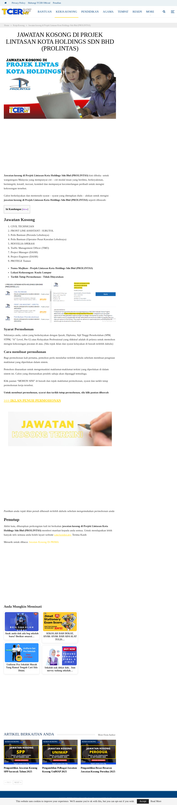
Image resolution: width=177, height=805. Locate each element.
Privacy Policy (18, 3)
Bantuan (45, 11)
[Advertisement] (60, 148)
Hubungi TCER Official (39, 3)
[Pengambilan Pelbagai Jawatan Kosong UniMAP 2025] (59, 752)
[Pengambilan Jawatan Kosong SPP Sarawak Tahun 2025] (21, 752)
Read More (156, 801)
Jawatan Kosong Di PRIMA (44, 542)
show (25, 209)
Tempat (123, 11)
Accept (142, 801)
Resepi (137, 11)
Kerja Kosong (66, 11)
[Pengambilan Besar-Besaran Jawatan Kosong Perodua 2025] (98, 752)
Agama (108, 11)
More (150, 11)
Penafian (57, 3)
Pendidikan (90, 11)
